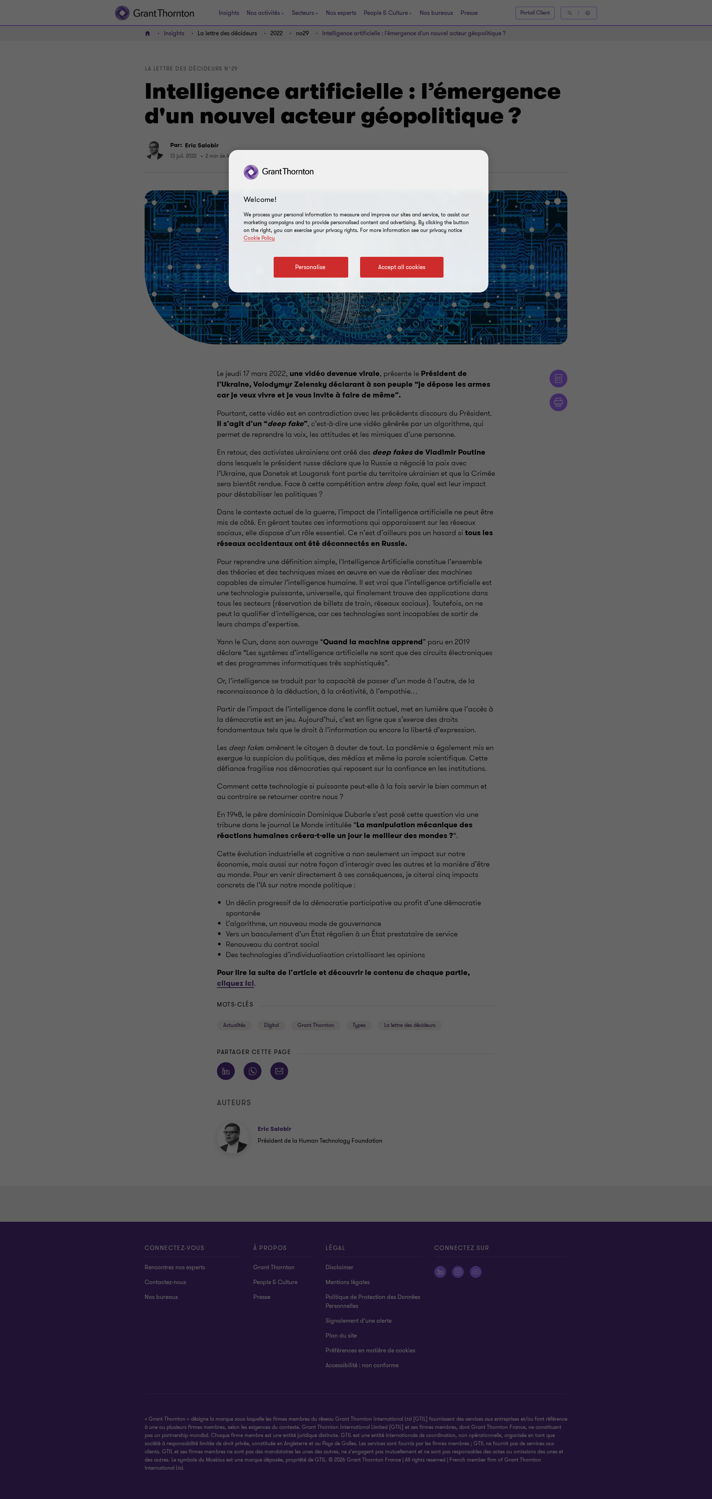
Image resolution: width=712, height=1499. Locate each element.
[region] (358, 221)
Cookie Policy (259, 238)
